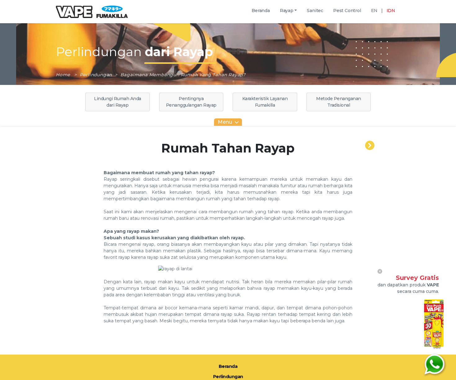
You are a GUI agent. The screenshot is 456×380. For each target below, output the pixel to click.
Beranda (261, 10)
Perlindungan (97, 74)
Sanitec (315, 10)
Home (64, 74)
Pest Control (347, 10)
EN (374, 10)
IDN (391, 10)
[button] (288, 10)
